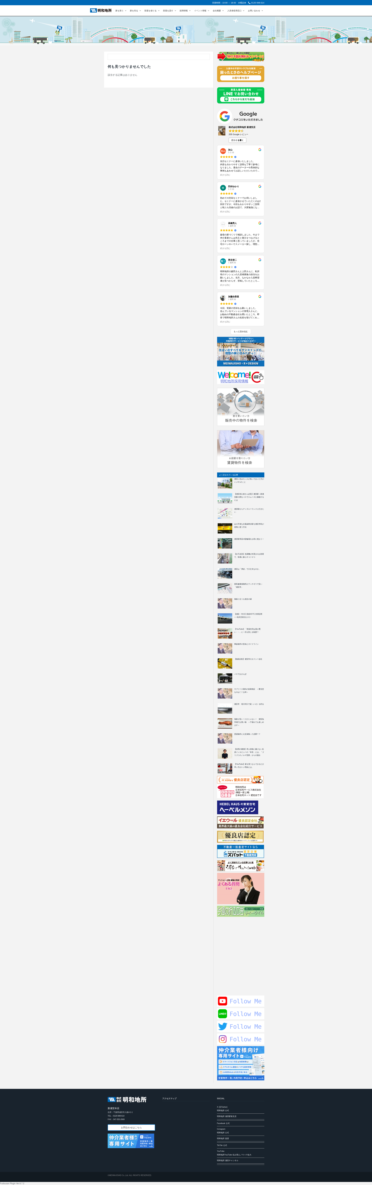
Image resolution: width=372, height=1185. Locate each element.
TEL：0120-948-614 (116, 1116)
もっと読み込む (241, 331)
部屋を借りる (150, 10)
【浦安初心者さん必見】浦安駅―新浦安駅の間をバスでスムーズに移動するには (249, 497)
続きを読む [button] (225, 175)
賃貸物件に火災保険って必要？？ (247, 734)
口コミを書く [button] (237, 140)
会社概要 (217, 10)
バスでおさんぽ (240, 674)
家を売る (134, 10)
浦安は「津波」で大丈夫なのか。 (247, 569)
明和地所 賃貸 (223, 1138)
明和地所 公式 (223, 1110)
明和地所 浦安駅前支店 (226, 1116)
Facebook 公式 (223, 1123)
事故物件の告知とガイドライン (246, 644)
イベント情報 (200, 10)
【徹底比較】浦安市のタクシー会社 (248, 659)
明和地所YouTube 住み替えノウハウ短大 (234, 1155)
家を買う (119, 10)
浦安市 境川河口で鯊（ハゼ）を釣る (249, 704)
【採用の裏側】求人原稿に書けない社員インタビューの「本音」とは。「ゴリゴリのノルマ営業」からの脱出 (249, 752)
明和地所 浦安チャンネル (227, 1160)
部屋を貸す (168, 10)
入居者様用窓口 (234, 10)
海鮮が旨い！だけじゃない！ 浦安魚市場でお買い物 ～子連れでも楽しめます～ (249, 722)
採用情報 (184, 10)
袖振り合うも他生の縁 (243, 599)
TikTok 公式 (222, 1145)
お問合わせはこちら (131, 1127)
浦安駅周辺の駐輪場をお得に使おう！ (249, 539)
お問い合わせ (254, 10)
